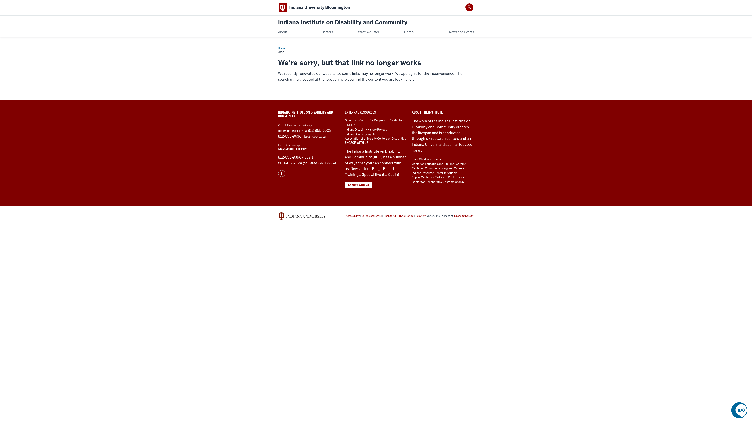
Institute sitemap (289, 145)
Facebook (281, 173)
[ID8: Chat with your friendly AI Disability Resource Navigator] (739, 410)
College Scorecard (372, 216)
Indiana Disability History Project (366, 129)
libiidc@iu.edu (328, 163)
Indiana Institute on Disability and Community (342, 22)
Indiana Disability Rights (360, 134)
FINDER (350, 125)
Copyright (421, 216)
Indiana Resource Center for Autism (434, 173)
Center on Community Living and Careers (438, 168)
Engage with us (358, 185)
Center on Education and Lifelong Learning (439, 164)
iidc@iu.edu (318, 136)
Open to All (390, 216)
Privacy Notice (406, 216)
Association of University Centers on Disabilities (375, 138)
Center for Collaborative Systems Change (438, 182)
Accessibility (353, 216)
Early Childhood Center (426, 159)
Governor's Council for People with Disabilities (374, 120)
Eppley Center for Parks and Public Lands (438, 177)
